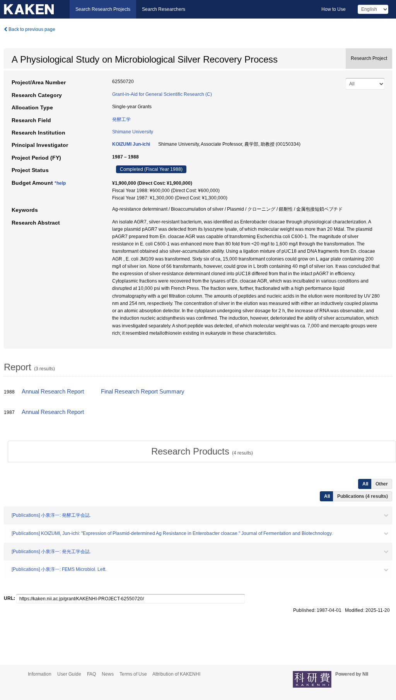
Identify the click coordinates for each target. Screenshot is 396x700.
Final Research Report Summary (142, 391)
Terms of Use (133, 674)
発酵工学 (121, 119)
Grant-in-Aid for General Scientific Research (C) (162, 94)
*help (60, 183)
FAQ (91, 674)
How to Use (333, 9)
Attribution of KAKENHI (176, 674)
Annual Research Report (53, 391)
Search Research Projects (102, 9)
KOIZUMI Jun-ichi (131, 144)
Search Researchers (163, 9)
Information (39, 674)
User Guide (69, 674)
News (108, 674)
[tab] (202, 451)
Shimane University (132, 132)
